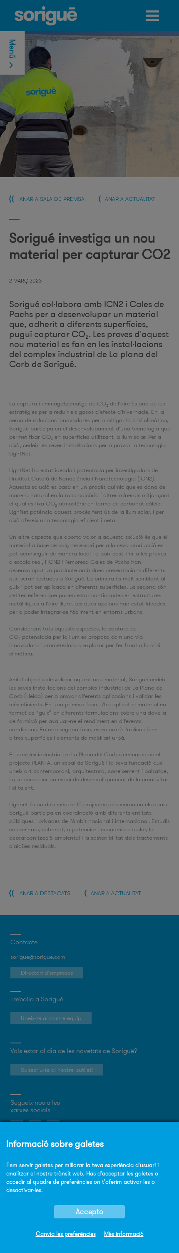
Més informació (124, 1234)
